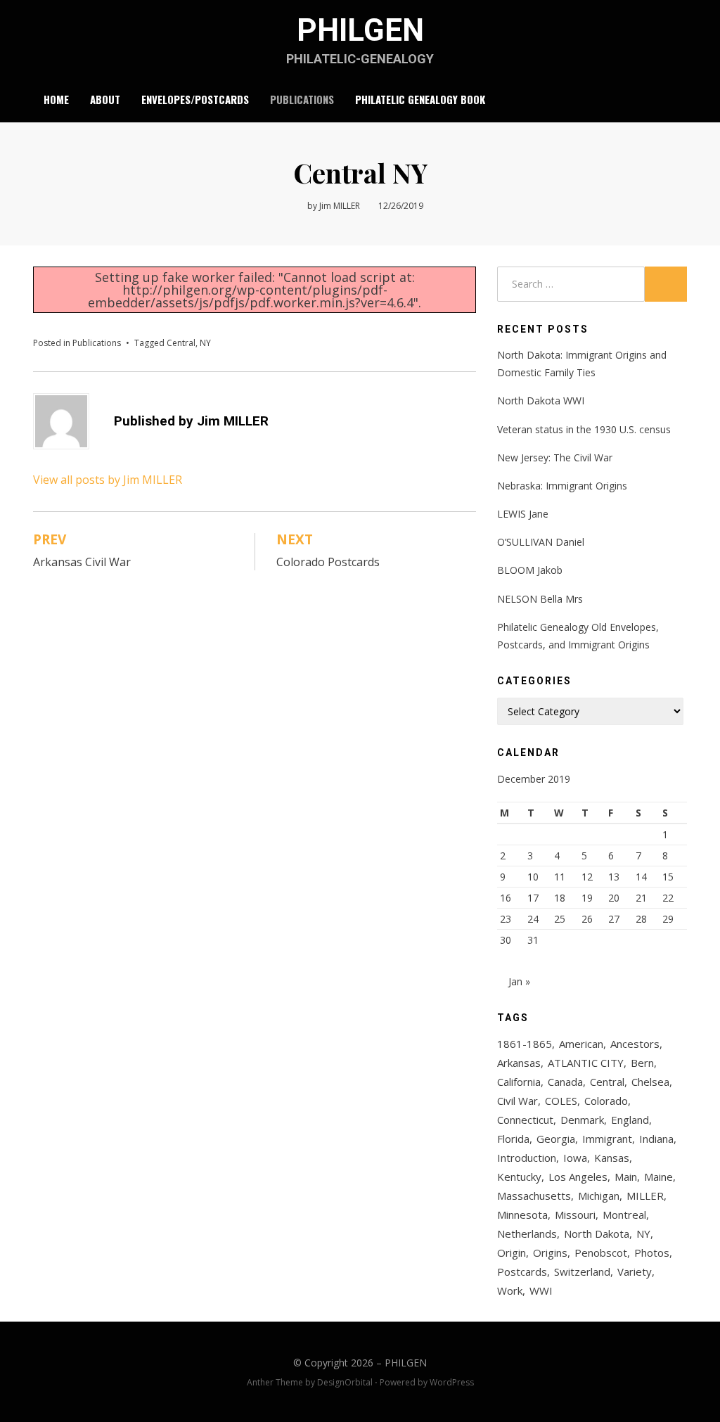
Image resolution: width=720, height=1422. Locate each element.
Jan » (519, 981)
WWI (541, 1290)
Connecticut (525, 1120)
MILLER (645, 1196)
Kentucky (519, 1177)
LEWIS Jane (522, 513)
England (630, 1120)
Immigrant (607, 1139)
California (519, 1082)
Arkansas (519, 1063)
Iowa (575, 1158)
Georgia (555, 1139)
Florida (513, 1139)
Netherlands (527, 1233)
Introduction (526, 1158)
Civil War (517, 1101)
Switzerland (582, 1271)
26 (587, 918)
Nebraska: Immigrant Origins (562, 485)
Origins (550, 1252)
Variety (634, 1271)
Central (181, 343)
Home (56, 99)
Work (509, 1290)
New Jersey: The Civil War (554, 457)
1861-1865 (524, 1044)
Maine (658, 1177)
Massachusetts (534, 1196)
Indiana (656, 1139)
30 (505, 940)
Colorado (606, 1101)
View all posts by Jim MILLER (107, 479)
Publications (302, 99)
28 (641, 918)
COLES (561, 1101)
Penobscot (600, 1252)
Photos (651, 1252)
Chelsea (650, 1082)
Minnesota (522, 1215)
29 (668, 918)
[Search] (679, 99)
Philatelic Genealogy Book (420, 99)
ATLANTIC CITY (586, 1063)
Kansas (611, 1158)
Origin (511, 1252)
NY (205, 343)
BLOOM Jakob (529, 570)
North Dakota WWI (540, 400)
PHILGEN (360, 30)
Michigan (598, 1196)
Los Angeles (578, 1177)
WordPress (452, 1382)
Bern (642, 1063)
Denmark (582, 1120)
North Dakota (596, 1233)
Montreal (624, 1215)
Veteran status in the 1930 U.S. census (584, 429)
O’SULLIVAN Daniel (540, 542)
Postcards (522, 1271)
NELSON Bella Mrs (540, 599)
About (105, 99)
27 (613, 918)
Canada (565, 1082)
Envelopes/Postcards (195, 99)
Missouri (575, 1215)
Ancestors (635, 1044)
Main (626, 1177)
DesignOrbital (345, 1382)
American (581, 1044)
